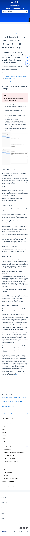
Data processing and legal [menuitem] (8, 481)
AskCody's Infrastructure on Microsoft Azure (12, 401)
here (16, 374)
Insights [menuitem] (4, 441)
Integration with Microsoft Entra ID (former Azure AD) (14, 397)
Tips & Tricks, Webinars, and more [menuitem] (10, 423)
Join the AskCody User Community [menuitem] (10, 486)
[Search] (26, 11)
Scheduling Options (10, 78)
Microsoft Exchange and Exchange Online (11, 33)
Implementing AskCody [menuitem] (7, 418)
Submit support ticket (15, 5)
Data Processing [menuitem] (8, 472)
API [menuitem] (5, 469)
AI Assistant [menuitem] (5, 444)
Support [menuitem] (3, 513)
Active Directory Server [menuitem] (9, 458)
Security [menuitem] (6, 475)
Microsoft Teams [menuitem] (8, 466)
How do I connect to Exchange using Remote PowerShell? (15, 413)
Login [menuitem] (2, 518)
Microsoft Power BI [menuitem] (8, 464)
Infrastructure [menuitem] (7, 449)
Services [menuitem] (4, 435)
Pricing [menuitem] (3, 507)
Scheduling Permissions (11, 81)
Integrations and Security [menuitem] (8, 446)
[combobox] (13, 11)
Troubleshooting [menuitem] (6, 421)
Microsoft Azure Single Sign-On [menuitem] (11, 478)
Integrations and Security (7, 30)
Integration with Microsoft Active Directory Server (13, 410)
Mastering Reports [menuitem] (6, 484)
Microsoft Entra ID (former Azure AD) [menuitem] (12, 461)
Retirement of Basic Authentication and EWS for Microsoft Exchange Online (13, 405)
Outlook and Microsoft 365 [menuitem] (10, 455)
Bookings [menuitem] (4, 432)
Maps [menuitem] (3, 429)
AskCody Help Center (7, 26)
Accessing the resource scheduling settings (16, 76)
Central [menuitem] (4, 426)
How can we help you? (15, 8)
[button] (27, 418)
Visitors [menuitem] (4, 438)
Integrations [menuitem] (4, 502)
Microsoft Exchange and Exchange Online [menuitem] (14, 452)
